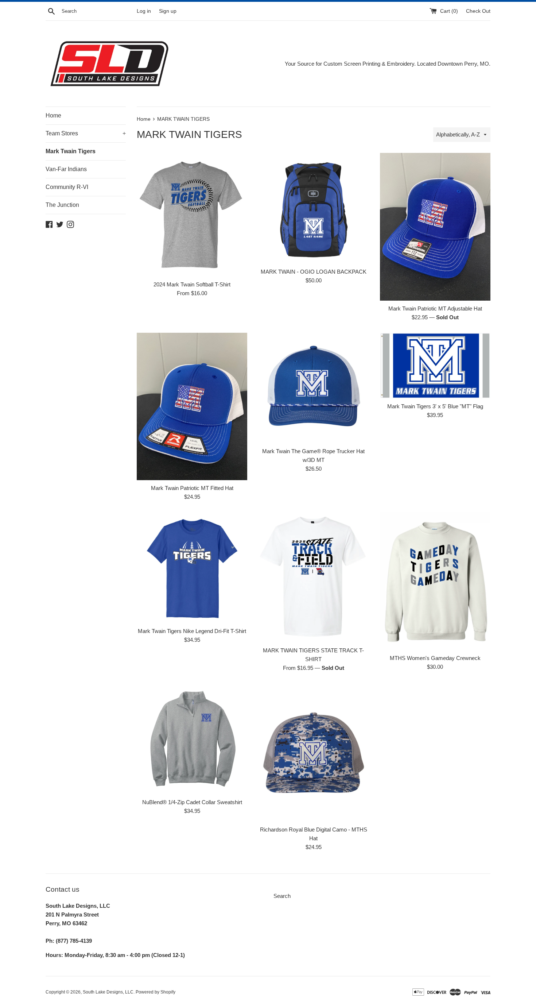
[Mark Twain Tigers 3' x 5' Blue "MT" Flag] (435, 365)
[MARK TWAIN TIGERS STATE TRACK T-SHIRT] (313, 577)
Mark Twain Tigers (71, 151)
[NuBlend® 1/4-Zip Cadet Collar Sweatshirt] (192, 738)
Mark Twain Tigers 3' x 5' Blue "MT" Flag (435, 406)
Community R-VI (67, 187)
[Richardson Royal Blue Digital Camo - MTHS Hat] (313, 752)
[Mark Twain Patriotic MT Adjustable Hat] (435, 226)
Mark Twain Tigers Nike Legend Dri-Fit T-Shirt (192, 631)
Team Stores (86, 133)
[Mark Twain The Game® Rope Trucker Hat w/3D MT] (313, 388)
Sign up (167, 11)
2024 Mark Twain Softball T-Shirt (192, 284)
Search (282, 896)
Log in (144, 11)
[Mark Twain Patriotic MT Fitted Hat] (192, 406)
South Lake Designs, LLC (108, 992)
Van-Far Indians (66, 169)
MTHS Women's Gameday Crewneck (435, 658)
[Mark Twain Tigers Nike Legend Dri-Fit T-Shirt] (192, 567)
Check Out (478, 11)
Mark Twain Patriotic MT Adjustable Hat (435, 308)
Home (53, 115)
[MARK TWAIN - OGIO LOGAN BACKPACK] (313, 208)
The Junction (62, 205)
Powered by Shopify (155, 992)
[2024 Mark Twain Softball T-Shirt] (192, 214)
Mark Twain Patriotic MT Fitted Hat (192, 488)
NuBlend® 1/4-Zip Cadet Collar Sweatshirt (192, 802)
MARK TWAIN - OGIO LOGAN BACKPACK (313, 272)
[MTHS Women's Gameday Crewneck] (435, 581)
